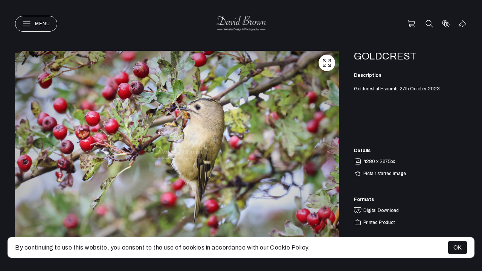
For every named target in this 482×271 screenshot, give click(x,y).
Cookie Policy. (290, 247)
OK (457, 247)
